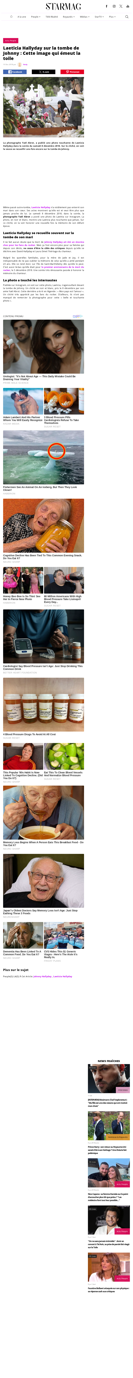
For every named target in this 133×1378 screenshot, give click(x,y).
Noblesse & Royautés (118, 1137)
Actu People (122, 1184)
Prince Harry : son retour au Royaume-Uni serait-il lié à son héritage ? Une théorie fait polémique (107, 1150)
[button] (106, 8)
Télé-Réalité (52, 16)
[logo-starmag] (63, 6)
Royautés (68, 16)
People (34, 16)
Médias (83, 16)
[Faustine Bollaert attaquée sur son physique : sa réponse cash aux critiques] (109, 1267)
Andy (25, 64)
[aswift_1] (66, 27)
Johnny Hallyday (53, 242)
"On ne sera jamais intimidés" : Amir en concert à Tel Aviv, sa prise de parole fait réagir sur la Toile (108, 1244)
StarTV (98, 16)
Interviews (123, 1090)
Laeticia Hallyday (40, 207)
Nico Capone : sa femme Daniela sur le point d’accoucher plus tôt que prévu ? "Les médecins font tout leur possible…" (108, 1197)
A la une (22, 16)
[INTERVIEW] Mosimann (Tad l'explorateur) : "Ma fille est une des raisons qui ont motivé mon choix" (107, 1102)
